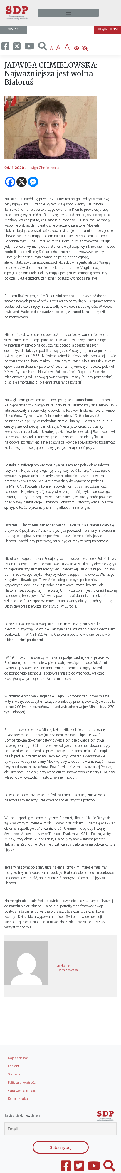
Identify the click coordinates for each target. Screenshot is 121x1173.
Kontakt (13, 1066)
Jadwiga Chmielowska (42, 168)
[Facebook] (10, 182)
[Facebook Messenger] (33, 182)
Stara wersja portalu (22, 1091)
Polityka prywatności (22, 1083)
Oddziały (14, 1074)
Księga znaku (18, 1099)
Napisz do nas (18, 1058)
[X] (21, 182)
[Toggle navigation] (68, 13)
